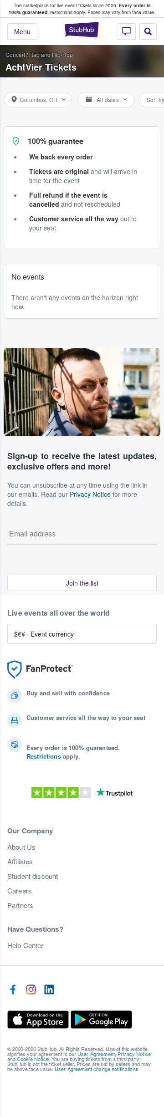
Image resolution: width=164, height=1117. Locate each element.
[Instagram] (31, 990)
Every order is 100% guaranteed (80, 8)
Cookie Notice (33, 1058)
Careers (19, 890)
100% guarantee (55, 141)
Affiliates (20, 861)
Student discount (32, 876)
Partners (20, 905)
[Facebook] (12, 990)
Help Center (25, 945)
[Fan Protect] (40, 669)
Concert (15, 54)
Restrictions (43, 756)
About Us (21, 847)
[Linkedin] (49, 990)
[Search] (148, 31)
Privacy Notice (90, 494)
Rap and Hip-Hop (51, 54)
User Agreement (96, 1053)
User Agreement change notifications (96, 1068)
